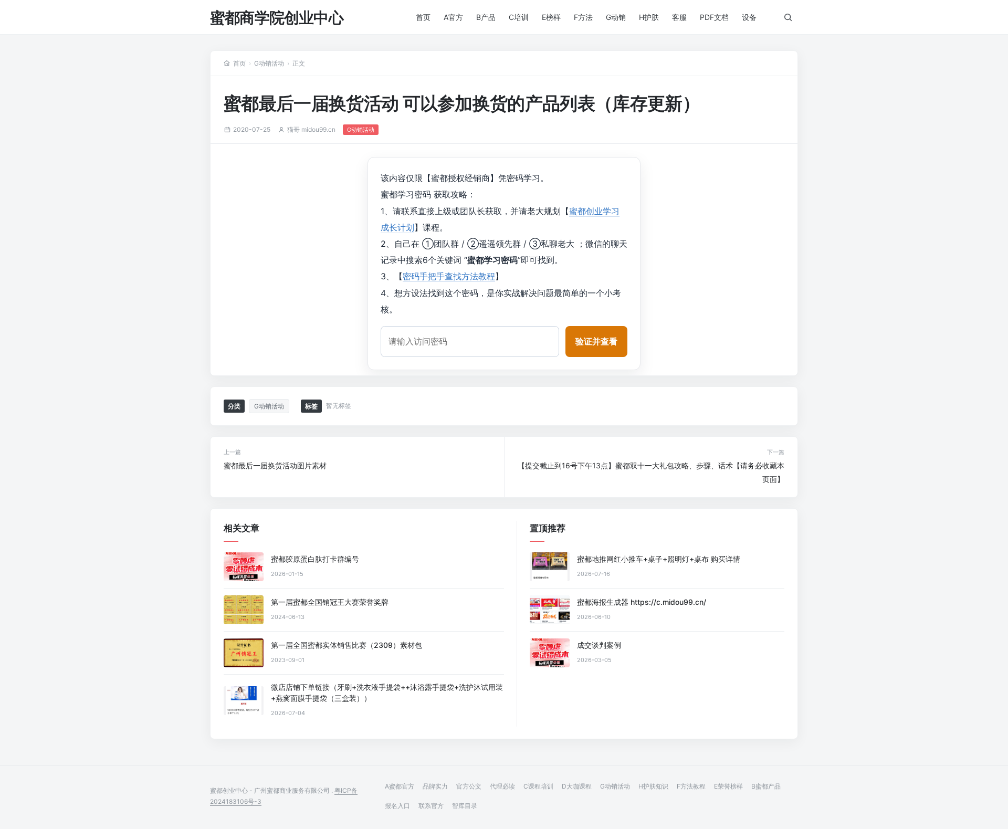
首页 (423, 17)
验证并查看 (596, 341)
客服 (679, 17)
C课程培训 (538, 786)
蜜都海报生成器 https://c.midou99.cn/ (641, 601)
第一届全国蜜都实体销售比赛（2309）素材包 (346, 645)
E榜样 (551, 17)
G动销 (616, 17)
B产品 (486, 17)
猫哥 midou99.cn (311, 129)
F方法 (583, 17)
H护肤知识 (653, 786)
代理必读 (502, 786)
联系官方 (431, 806)
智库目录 (464, 806)
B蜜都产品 (766, 786)
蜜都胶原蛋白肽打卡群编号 (315, 558)
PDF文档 (714, 17)
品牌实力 (435, 786)
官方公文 (468, 786)
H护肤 (649, 17)
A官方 (453, 17)
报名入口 (397, 806)
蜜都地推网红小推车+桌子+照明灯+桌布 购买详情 (658, 558)
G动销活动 (269, 63)
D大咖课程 (577, 786)
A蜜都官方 (399, 786)
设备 (749, 17)
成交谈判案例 (599, 645)
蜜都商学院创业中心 (276, 17)
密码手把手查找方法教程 (449, 276)
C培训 (519, 17)
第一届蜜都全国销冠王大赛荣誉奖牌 (329, 601)
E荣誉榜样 (728, 786)
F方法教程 (691, 786)
